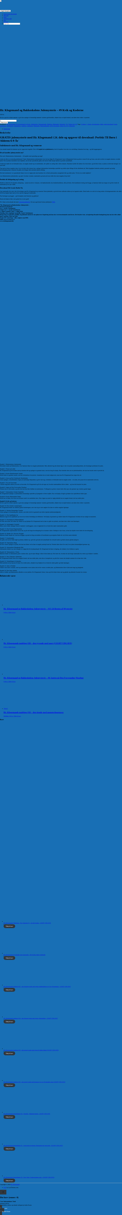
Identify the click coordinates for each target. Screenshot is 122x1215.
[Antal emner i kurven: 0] (0, 1)
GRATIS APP (8, 19)
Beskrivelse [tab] (7, 129)
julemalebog (17, 126)
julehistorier (10, 126)
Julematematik (42, 124)
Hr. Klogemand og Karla (23, 124)
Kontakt (6, 22)
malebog (23, 126)
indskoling (3, 126)
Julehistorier (34, 124)
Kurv (5, 17)
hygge (115, 124)
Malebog (49, 124)
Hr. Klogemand (11, 124)
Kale (5, 1187)
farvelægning (95, 124)
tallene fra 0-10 (64, 126)
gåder (101, 124)
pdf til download (54, 126)
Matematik (56, 124)
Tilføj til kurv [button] (12, 612)
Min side (6, 15)
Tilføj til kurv (4, 122)
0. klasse (83, 124)
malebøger (30, 126)
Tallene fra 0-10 (72, 124)
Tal (67, 124)
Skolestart (62, 124)
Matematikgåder (44, 126)
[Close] (3, 1192)
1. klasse (88, 124)
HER (53, 202)
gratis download (108, 124)
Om (5, 20)
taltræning (72, 126)
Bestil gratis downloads (10, 14)
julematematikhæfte (24, 202)
